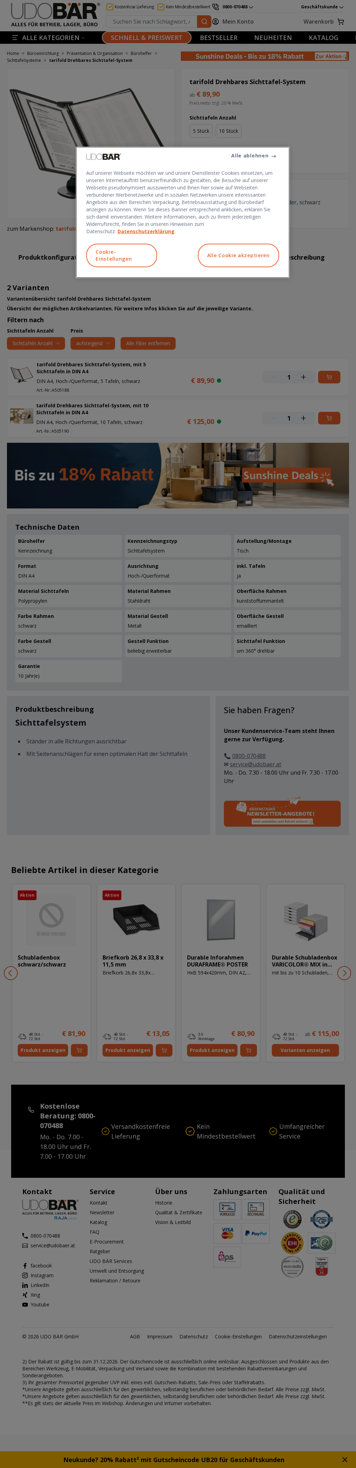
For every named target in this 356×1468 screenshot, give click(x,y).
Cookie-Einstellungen (114, 255)
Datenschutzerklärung (146, 231)
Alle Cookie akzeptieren (238, 255)
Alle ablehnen (249, 155)
